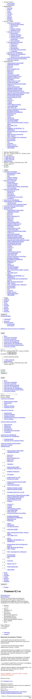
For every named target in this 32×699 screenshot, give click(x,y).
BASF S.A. (10, 66)
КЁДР (9, 127)
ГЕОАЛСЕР (10, 118)
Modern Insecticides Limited (14, 89)
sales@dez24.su (8, 161)
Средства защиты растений (14, 42)
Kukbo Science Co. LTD (13, 81)
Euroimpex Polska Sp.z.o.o (14, 76)
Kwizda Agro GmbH (12, 82)
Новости (9, 17)
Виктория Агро (11, 113)
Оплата (9, 12)
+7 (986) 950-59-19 (9, 158)
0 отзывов (6, 607)
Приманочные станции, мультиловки (17, 38)
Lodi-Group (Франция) (13, 86)
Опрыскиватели (15, 55)
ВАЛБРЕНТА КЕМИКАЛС (15, 112)
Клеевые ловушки (16, 28)
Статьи (9, 15)
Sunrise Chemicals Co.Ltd (14, 97)
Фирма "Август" (12, 144)
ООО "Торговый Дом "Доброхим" (17, 137)
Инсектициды (14, 43)
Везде (5, 336)
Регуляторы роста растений (18, 49)
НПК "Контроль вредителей (15, 134)
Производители (8, 208)
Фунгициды (14, 46)
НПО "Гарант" (11, 136)
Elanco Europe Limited (13, 75)
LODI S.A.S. (10, 85)
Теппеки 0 (7, 681)
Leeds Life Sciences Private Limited (16, 84)
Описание (7, 632)
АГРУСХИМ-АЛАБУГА (14, 104)
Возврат (9, 9)
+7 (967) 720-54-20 (9, 159)
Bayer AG (10, 67)
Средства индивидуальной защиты (17, 58)
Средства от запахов (13, 60)
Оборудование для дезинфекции (16, 54)
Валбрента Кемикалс (13, 110)
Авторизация (11, 3)
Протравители (15, 48)
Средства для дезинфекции (14, 52)
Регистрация (10, 5)
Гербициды (14, 45)
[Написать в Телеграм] (8, 167)
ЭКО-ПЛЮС (11, 147)
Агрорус (9, 103)
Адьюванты (14, 51)
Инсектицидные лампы (17, 24)
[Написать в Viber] (6, 167)
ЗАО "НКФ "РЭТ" (12, 125)
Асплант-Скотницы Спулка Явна (16, 109)
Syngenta (9, 98)
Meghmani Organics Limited (14, 88)
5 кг (11, 681)
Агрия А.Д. (10, 100)
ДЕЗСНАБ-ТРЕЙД (12, 121)
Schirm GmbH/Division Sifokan (15, 94)
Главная (6, 587)
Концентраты (14, 26)
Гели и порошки (15, 40)
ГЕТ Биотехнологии (13, 119)
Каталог (5, 397)
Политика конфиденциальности (10, 691)
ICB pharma (10, 79)
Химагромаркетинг (12, 146)
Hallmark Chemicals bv (13, 78)
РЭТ (8, 141)
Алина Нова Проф (12, 106)
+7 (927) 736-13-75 (9, 156)
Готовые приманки (16, 34)
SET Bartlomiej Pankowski (14, 95)
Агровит (9, 101)
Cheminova (10, 73)
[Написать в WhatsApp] (4, 167)
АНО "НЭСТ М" (12, 107)
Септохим (10, 143)
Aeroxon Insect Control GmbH (15, 63)
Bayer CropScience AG (13, 69)
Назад (6, 170)
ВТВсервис (10, 115)
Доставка (9, 14)
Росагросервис (11, 139)
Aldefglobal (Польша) (13, 64)
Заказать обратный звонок (11, 152)
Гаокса (9, 116)
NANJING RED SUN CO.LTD (15, 91)
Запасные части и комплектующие (20, 57)
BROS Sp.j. (10, 72)
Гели (12, 27)
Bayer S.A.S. (10, 70)
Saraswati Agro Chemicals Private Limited (18, 92)
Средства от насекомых (13, 23)
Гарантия (9, 8)
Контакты (10, 20)
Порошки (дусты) (15, 30)
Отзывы (9, 18)
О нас (8, 11)
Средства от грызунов (13, 31)
